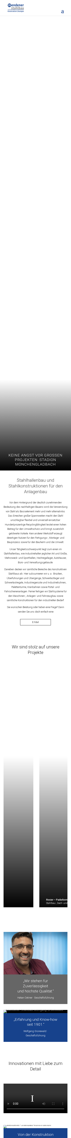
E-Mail (35, 622)
